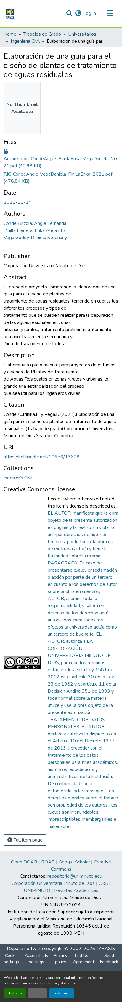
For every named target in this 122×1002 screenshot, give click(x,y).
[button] (9, 13)
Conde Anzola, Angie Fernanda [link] (35, 223)
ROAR (48, 862)
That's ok (15, 993)
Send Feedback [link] (109, 959)
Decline (37, 993)
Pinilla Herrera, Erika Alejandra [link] (35, 230)
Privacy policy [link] (60, 959)
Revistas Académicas (76, 890)
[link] (61, 158)
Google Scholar (74, 862)
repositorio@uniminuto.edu (74, 876)
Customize (61, 993)
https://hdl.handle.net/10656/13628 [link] (42, 457)
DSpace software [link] (25, 948)
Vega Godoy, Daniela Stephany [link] (35, 237)
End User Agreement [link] (83, 959)
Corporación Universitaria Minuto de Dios (53, 883)
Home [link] (10, 34)
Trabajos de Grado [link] (42, 34)
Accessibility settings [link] (36, 959)
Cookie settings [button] (11, 959)
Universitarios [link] (82, 34)
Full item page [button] (27, 840)
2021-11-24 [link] (17, 202)
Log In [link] (89, 13)
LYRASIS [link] (106, 948)
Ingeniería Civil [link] (25, 41)
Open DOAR (24, 862)
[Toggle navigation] (110, 13)
